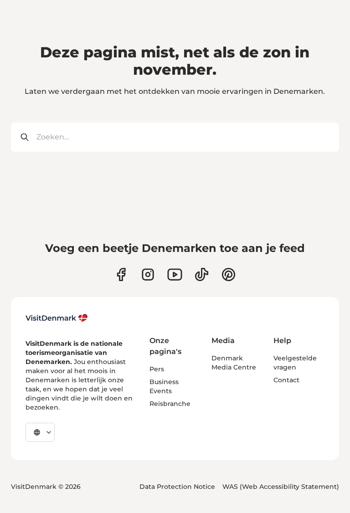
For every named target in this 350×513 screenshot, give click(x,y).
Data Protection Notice (177, 486)
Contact (286, 380)
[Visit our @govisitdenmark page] (202, 274)
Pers (156, 369)
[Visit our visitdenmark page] (175, 274)
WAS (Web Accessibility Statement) (280, 486)
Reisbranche (169, 404)
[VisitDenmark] (57, 318)
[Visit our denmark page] (121, 274)
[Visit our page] (148, 274)
